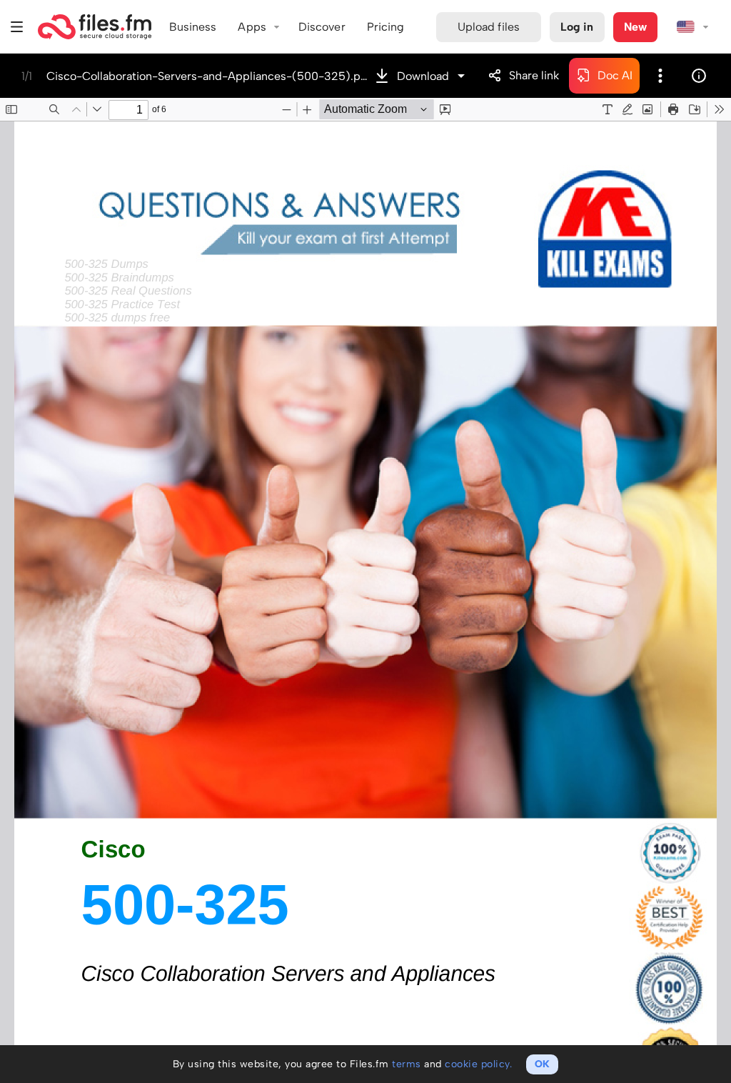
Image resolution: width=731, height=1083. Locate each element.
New (635, 27)
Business (193, 27)
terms (406, 1064)
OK (542, 1064)
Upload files (489, 27)
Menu (17, 27)
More (660, 76)
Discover (322, 27)
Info (699, 76)
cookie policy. (478, 1064)
